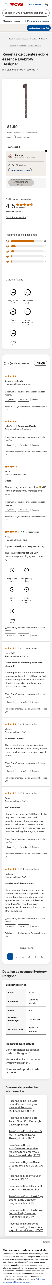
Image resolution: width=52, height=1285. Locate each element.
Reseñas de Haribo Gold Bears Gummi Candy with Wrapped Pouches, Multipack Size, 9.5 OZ (24, 1106)
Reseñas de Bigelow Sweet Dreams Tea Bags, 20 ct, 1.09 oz (26, 1165)
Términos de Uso (21, 1282)
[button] (3, 956)
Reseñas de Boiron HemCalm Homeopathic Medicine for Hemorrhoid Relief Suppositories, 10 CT (24, 1150)
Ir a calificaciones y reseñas (18, 69)
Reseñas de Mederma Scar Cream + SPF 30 (25, 1177)
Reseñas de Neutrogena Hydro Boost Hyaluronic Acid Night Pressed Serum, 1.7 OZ (26, 1227)
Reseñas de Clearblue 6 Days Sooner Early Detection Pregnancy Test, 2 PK (26, 1199)
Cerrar (46, 1242)
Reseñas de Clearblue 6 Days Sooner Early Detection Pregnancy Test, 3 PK (26, 1213)
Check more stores (20, 170)
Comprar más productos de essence (22, 1070)
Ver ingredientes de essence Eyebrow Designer (23, 1051)
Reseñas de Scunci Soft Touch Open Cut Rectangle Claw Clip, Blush (25, 1121)
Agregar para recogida (21, 183)
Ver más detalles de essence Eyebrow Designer (23, 1061)
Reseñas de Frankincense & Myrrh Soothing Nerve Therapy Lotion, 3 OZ (25, 1135)
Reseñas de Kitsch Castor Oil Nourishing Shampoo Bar (26, 1187)
